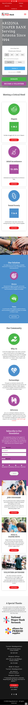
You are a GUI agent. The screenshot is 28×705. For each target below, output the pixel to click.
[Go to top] (26, 704)
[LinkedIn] (16, 1)
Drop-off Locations (7, 3)
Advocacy (16, 467)
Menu (25, 14)
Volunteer (22, 467)
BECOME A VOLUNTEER (14, 84)
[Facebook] (12, 1)
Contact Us (14, 8)
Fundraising (10, 467)
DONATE (14, 79)
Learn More (14, 140)
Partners (21, 3)
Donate (15, 685)
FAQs (21, 6)
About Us (7, 6)
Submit (14, 473)
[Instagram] (14, 1)
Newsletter (4, 467)
